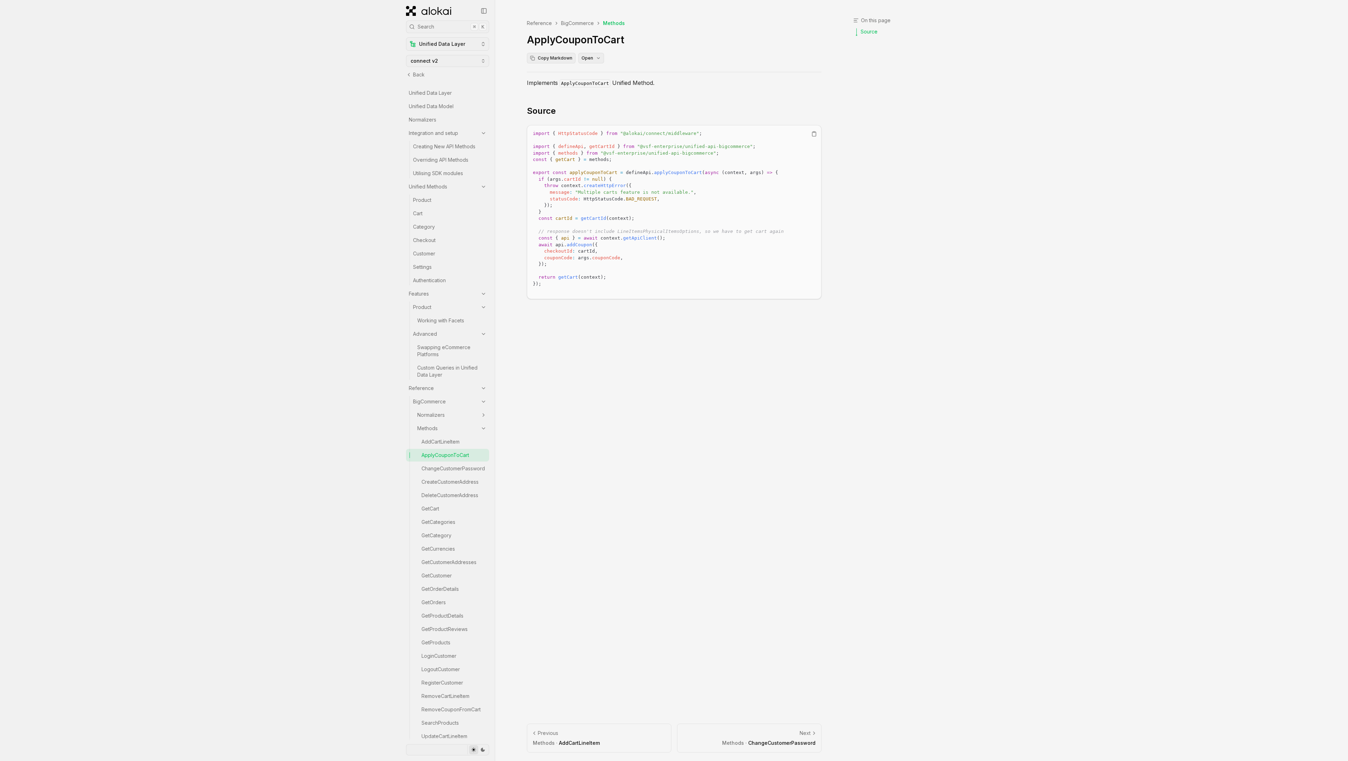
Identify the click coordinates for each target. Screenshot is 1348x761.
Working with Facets (440, 320)
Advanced (425, 334)
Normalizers (422, 120)
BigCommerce (429, 401)
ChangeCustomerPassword (453, 468)
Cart (418, 213)
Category (424, 227)
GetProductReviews (444, 629)
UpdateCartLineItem (444, 736)
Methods (427, 428)
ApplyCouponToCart (445, 455)
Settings (422, 267)
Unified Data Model (431, 106)
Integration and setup (433, 133)
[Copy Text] (814, 134)
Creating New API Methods (444, 146)
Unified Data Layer (430, 93)
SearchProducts (440, 723)
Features (419, 294)
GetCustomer (436, 576)
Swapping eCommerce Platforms (443, 350)
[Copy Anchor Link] (561, 111)
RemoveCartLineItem (445, 696)
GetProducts (435, 642)
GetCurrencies (438, 549)
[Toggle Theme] (478, 749)
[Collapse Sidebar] (484, 11)
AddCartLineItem (440, 442)
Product (422, 200)
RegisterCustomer (442, 683)
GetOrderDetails (440, 589)
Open (587, 58)
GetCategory (436, 535)
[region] (674, 212)
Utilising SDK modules (438, 173)
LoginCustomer (438, 656)
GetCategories (438, 522)
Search (451, 27)
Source (541, 111)
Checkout (424, 240)
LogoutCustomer (440, 669)
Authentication (429, 280)
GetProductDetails (442, 616)
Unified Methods (428, 187)
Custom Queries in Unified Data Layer (447, 371)
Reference (421, 388)
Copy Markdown (555, 58)
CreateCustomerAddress (450, 482)
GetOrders (433, 602)
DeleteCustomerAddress (449, 495)
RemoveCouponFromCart (451, 709)
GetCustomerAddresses (448, 562)
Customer (424, 253)
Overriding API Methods (440, 160)
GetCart (430, 509)
